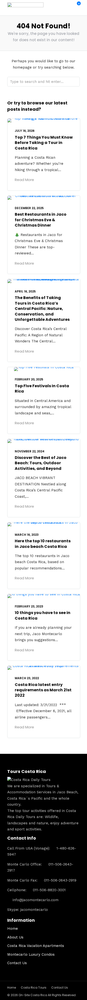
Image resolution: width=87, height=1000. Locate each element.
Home (12, 928)
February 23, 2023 (29, 606)
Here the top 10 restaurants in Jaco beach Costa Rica (43, 543)
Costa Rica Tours (33, 987)
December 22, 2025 (29, 208)
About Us (15, 937)
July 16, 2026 (25, 131)
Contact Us (17, 963)
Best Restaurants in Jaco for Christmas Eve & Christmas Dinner (40, 220)
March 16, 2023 (27, 535)
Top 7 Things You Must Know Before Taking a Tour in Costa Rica (44, 142)
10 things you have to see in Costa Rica (42, 615)
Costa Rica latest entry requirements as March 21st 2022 (43, 690)
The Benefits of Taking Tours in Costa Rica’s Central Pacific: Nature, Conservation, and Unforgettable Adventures (42, 308)
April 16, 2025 (25, 291)
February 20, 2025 (29, 379)
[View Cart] (76, 6)
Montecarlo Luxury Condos (31, 954)
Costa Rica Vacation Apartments (35, 946)
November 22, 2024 (29, 451)
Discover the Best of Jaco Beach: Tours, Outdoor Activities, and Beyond (40, 463)
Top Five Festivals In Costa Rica (42, 388)
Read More (24, 179)
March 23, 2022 (27, 678)
